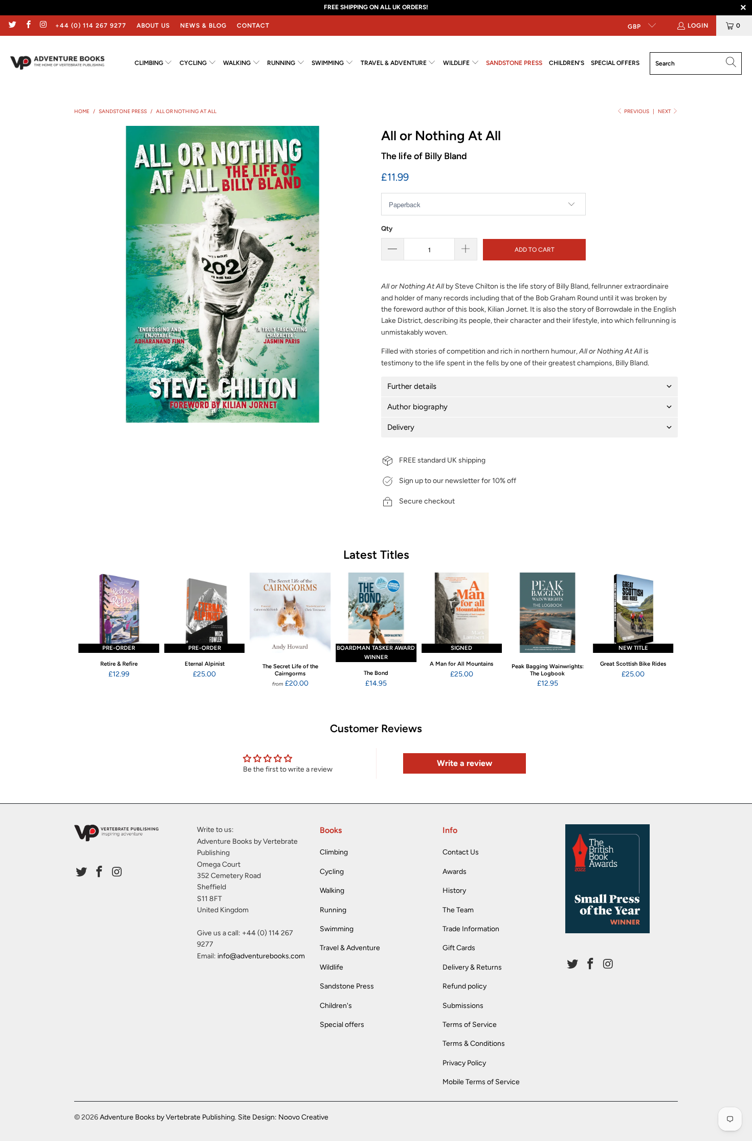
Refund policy (464, 986)
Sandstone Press (347, 986)
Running (333, 910)
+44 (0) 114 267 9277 (90, 25)
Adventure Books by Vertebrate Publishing (167, 1117)
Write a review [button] (464, 763)
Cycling (332, 871)
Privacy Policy (464, 1063)
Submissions (463, 1005)
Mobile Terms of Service (481, 1082)
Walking (332, 890)
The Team (458, 910)
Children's (336, 1005)
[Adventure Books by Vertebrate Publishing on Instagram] (43, 25)
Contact (253, 25)
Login (698, 25)
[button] (154, 63)
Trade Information (471, 929)
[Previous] (89, 630)
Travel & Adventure (350, 947)
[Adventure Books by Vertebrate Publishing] (57, 63)
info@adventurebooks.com (261, 956)
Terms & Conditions (474, 1043)
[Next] (663, 630)
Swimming (336, 929)
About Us (153, 25)
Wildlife (331, 967)
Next (665, 111)
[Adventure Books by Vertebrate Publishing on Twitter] (12, 25)
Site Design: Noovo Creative (283, 1117)
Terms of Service (470, 1024)
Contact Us (461, 852)
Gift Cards (459, 947)
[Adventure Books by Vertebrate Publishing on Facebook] (27, 25)
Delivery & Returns (472, 967)
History (454, 890)
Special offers (342, 1024)
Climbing (334, 852)
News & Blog (203, 25)
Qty (386, 228)
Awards (455, 871)
